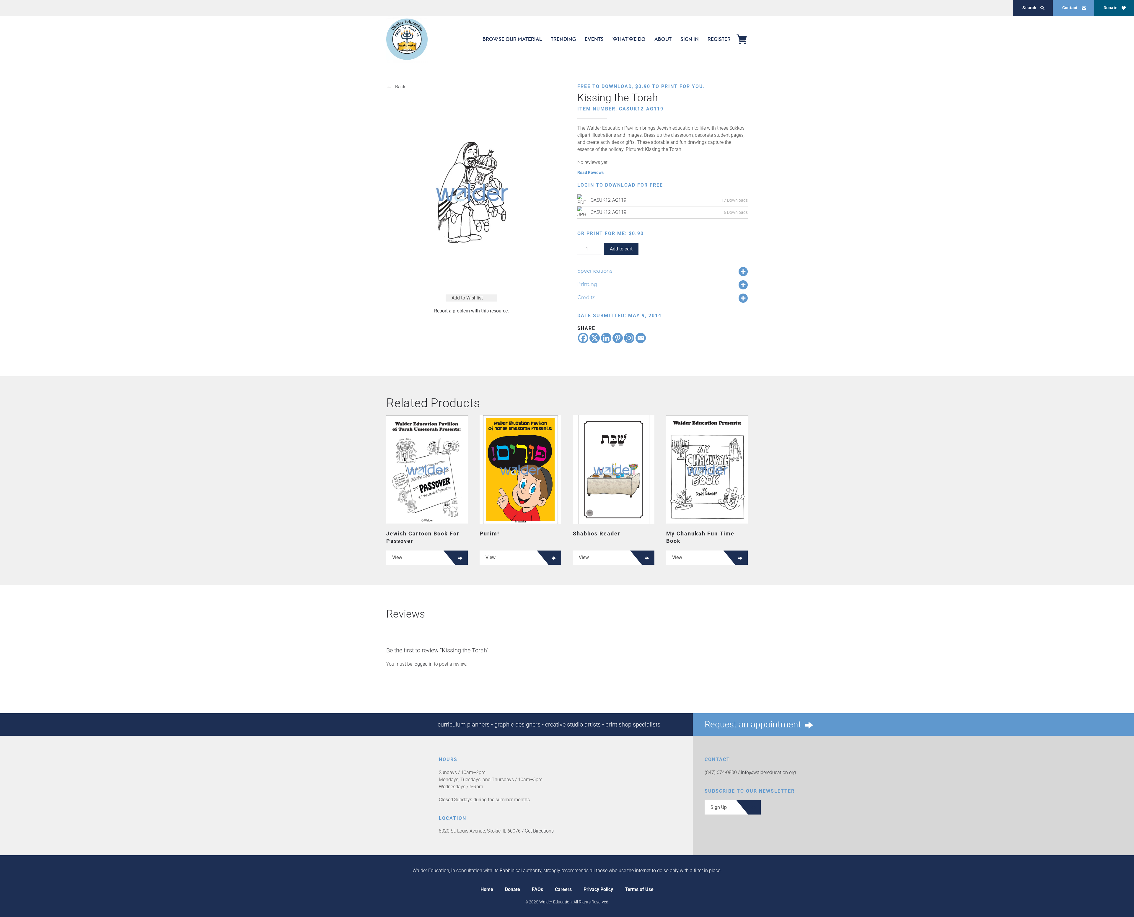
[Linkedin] (606, 338)
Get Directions (539, 831)
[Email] (641, 338)
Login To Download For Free (620, 185)
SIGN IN (689, 39)
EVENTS (594, 39)
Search (1029, 7)
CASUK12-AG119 (608, 200)
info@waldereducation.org (768, 772)
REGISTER (719, 39)
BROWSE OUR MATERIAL (512, 39)
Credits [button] (586, 297)
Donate (1110, 7)
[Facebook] (583, 338)
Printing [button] (587, 283)
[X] (594, 338)
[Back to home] (407, 39)
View (397, 557)
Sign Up (719, 807)
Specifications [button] (594, 270)
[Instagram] (629, 338)
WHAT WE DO (629, 39)
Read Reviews (590, 172)
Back (400, 86)
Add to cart (621, 249)
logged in (423, 664)
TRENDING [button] (563, 39)
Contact (1070, 7)
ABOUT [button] (663, 39)
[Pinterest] (617, 338)
